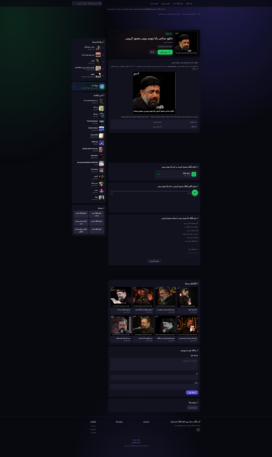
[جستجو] (100, 3)
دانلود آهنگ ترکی (97, 229)
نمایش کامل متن (154, 261)
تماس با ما (93, 429)
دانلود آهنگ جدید (178, 3)
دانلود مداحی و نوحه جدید (188, 14)
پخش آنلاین (163, 52)
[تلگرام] (198, 430)
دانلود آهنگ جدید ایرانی (96, 214)
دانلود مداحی (154, 3)
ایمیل (196, 383)
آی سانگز (189, 3)
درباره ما (93, 426)
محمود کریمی (192, 407)
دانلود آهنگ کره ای (96, 221)
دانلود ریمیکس (165, 3)
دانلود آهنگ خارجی (81, 213)
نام (197, 373)
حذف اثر (93, 432)
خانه (199, 14)
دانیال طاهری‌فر (136, 442)
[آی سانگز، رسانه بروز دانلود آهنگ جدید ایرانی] (198, 3)
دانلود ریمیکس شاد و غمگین (81, 230)
